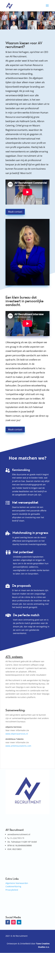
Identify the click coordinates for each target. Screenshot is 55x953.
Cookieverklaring (13, 886)
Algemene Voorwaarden (17, 883)
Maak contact (15, 211)
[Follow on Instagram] (13, 922)
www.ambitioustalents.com (18, 745)
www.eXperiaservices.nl (17, 733)
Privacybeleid (12, 889)
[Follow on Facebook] (8, 922)
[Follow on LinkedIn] (19, 922)
